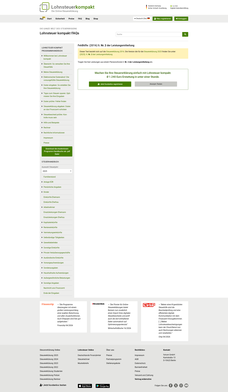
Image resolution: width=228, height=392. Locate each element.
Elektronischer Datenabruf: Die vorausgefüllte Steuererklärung (56, 78)
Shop (95, 19)
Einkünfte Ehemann (52, 197)
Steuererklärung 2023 (49, 363)
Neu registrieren (164, 19)
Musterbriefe (83, 363)
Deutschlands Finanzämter (89, 355)
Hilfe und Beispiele (51, 122)
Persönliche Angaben (52, 187)
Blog (88, 19)
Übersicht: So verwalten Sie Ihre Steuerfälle (57, 65)
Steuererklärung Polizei (49, 375)
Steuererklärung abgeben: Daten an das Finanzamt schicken (57, 108)
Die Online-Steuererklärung (64, 11)
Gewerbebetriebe (50, 242)
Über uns (110, 350)
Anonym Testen (156, 84)
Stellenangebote (113, 363)
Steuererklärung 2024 (49, 359)
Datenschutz (140, 363)
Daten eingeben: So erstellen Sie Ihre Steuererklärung (57, 86)
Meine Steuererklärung (53, 72)
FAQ (80, 19)
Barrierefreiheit (141, 367)
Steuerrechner (84, 359)
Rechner (47, 127)
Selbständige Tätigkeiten (54, 237)
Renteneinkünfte (50, 227)
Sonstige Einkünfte (51, 248)
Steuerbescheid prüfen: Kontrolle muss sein (55, 116)
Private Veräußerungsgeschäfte (57, 253)
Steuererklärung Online (50, 350)
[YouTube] (186, 385)
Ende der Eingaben (51, 293)
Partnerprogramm (113, 359)
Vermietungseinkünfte (53, 232)
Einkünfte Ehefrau (51, 202)
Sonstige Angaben (51, 283)
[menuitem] (142, 19)
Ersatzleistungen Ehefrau (54, 217)
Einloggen (182, 19)
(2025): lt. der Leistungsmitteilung (96, 54)
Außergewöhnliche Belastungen (57, 278)
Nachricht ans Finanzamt (54, 288)
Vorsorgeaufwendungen (54, 263)
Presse (46, 143)
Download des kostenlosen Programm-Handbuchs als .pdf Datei (57, 151)
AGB (136, 359)
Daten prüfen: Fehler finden (55, 101)
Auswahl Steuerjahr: (50, 167)
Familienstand (50, 177)
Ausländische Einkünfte (53, 258)
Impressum (48, 138)
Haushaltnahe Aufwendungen (56, 273)
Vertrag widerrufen (143, 379)
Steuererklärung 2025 (153, 51)
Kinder (46, 192)
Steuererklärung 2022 (49, 367)
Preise (71, 19)
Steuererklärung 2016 (115, 51)
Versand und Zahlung (144, 375)
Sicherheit (60, 19)
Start (49, 19)
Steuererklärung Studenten (51, 371)
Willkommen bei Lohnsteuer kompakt (55, 57)
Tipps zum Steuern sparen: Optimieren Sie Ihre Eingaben (57, 95)
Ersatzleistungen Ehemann (55, 212)
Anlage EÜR (48, 182)
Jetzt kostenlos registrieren (111, 84)
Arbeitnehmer (49, 207)
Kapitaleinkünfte (50, 222)
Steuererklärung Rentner (50, 379)
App (41, 19)
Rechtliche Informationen (54, 133)
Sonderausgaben (51, 268)
